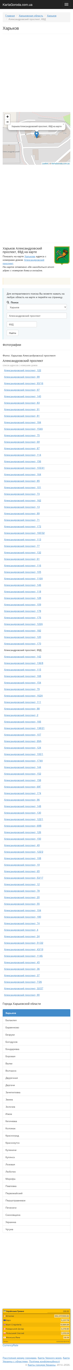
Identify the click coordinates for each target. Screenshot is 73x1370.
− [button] (7, 122)
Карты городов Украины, (42, 1364)
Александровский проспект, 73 (22, 494)
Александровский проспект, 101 (22, 487)
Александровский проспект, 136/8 (23, 663)
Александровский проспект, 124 (22, 747)
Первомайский (14, 1193)
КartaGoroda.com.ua (60, 163)
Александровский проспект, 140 (22, 396)
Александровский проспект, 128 (22, 598)
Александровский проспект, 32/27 (23, 988)
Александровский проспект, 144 (22, 767)
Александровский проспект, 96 (22, 799)
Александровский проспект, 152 (22, 773)
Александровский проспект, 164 (22, 474)
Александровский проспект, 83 (22, 402)
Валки (8, 1063)
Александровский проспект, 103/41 (24, 468)
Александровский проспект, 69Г (22, 786)
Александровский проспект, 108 (22, 858)
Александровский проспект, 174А (23, 760)
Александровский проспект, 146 (22, 585)
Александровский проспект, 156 (22, 461)
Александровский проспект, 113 (22, 539)
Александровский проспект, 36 (22, 968)
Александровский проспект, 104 (22, 910)
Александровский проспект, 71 (22, 520)
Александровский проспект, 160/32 (24, 533)
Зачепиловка (12, 1092)
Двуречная (11, 1078)
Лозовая (10, 1164)
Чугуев (9, 1229)
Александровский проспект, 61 (22, 559)
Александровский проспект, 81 (22, 415)
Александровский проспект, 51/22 (23, 942)
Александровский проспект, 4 (21, 929)
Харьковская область (31, 15)
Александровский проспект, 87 (22, 448)
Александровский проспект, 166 (22, 721)
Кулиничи (10, 1150)
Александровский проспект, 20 (22, 897)
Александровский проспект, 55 (22, 903)
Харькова (29, 256)
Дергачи (10, 1085)
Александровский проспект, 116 (22, 565)
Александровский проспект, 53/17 (23, 877)
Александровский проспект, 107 (22, 734)
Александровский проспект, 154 (22, 682)
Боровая (10, 1056)
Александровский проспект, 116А (23, 578)
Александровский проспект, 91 (22, 409)
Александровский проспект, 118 (22, 591)
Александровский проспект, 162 (22, 500)
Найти (12, 333)
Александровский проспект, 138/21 (24, 728)
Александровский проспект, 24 (22, 936)
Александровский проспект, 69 (22, 441)
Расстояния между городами (19, 1357)
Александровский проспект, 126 (22, 832)
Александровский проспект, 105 (22, 572)
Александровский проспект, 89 (22, 513)
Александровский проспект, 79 (22, 689)
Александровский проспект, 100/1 (23, 754)
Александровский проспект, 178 (22, 611)
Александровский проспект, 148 (22, 806)
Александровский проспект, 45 (22, 962)
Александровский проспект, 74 (22, 923)
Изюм (8, 1114)
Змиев (9, 1099)
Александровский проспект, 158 (22, 780)
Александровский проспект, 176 (22, 617)
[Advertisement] (36, 73)
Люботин (10, 1171)
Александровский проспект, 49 (22, 845)
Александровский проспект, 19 (22, 864)
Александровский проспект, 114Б (23, 955)
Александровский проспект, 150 (22, 838)
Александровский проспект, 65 (22, 871)
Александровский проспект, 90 (22, 995)
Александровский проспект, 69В (22, 825)
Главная (10, 15)
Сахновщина (12, 1214)
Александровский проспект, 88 (22, 708)
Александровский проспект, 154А (23, 428)
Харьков (51, 15)
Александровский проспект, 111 (22, 702)
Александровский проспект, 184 (22, 422)
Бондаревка (12, 1049)
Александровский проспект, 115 (22, 669)
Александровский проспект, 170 (22, 643)
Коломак (10, 1128)
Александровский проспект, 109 (22, 604)
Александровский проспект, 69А (22, 741)
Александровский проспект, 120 (22, 637)
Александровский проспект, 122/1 (23, 819)
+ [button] (7, 116)
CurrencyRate (10, 1345)
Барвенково (12, 1027)
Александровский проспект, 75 (22, 435)
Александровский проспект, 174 (22, 793)
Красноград (12, 1135)
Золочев (10, 1106)
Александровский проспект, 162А (23, 695)
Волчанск (10, 1070)
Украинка (10, 1222)
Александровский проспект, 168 (22, 676)
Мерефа (10, 1178)
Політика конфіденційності (44, 1361)
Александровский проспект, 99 (22, 376)
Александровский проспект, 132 (22, 552)
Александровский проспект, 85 (22, 481)
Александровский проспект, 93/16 (23, 383)
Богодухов (11, 1041)
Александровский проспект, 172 (22, 526)
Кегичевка (11, 1121)
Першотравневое (15, 1200)
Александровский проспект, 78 (22, 890)
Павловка (10, 1186)
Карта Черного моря (49, 1357)
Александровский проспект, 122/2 (23, 851)
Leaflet (45, 163)
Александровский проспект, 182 (22, 630)
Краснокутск (12, 1142)
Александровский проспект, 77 (22, 546)
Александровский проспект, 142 (22, 656)
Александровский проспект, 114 (22, 454)
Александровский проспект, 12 (22, 884)
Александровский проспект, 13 (22, 507)
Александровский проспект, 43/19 (23, 949)
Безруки (10, 1034)
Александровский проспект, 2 (21, 715)
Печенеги (10, 1207)
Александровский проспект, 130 (22, 812)
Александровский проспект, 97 (22, 389)
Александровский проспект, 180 (22, 916)
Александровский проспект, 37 (22, 975)
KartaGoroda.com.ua (17, 3)
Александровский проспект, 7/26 (23, 981)
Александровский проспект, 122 (22, 370)
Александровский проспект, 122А (23, 624)
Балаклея (11, 1020)
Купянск (10, 1157)
